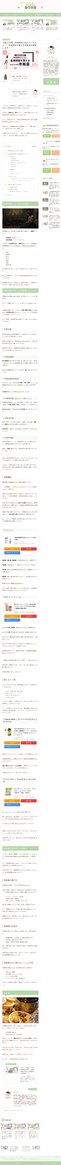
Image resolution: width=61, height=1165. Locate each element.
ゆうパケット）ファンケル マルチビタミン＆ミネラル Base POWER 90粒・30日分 (25, 791)
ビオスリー (13, 171)
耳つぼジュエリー (56, 170)
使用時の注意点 (13, 189)
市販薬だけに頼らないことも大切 (18, 191)
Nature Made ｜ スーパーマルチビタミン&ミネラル (23, 178)
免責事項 (17, 1163)
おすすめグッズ (49, 118)
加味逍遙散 (13, 158)
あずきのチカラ (47, 170)
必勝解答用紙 (50, 112)
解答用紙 (46, 135)
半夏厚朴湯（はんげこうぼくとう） (19, 162)
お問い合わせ (50, 14)
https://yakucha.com (17, 1110)
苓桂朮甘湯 (13, 164)
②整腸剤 (11, 169)
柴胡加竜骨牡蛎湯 (15, 160)
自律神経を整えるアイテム (52, 104)
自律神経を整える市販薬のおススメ (18, 154)
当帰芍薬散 (13, 166)
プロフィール (18, 14)
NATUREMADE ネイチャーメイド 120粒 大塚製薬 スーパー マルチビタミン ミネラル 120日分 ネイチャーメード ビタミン (25, 732)
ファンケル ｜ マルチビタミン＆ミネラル (20, 180)
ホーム (7, 14)
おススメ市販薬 (6, 39)
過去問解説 (50, 114)
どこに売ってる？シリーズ (52, 100)
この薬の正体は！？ (52, 98)
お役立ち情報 (50, 110)
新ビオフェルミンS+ (15, 173)
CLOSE (33, 146)
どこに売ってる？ (56, 152)
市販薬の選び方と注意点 (15, 184)
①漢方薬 (11, 156)
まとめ (10, 195)
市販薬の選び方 (13, 187)
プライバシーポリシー (8, 1163)
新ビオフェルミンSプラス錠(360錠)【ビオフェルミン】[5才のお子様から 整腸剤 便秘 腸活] (25, 606)
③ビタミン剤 (13, 176)
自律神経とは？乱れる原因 (15, 150)
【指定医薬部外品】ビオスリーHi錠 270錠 (25, 538)
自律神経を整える (47, 152)
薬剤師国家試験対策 (39, 15)
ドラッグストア (28, 15)
